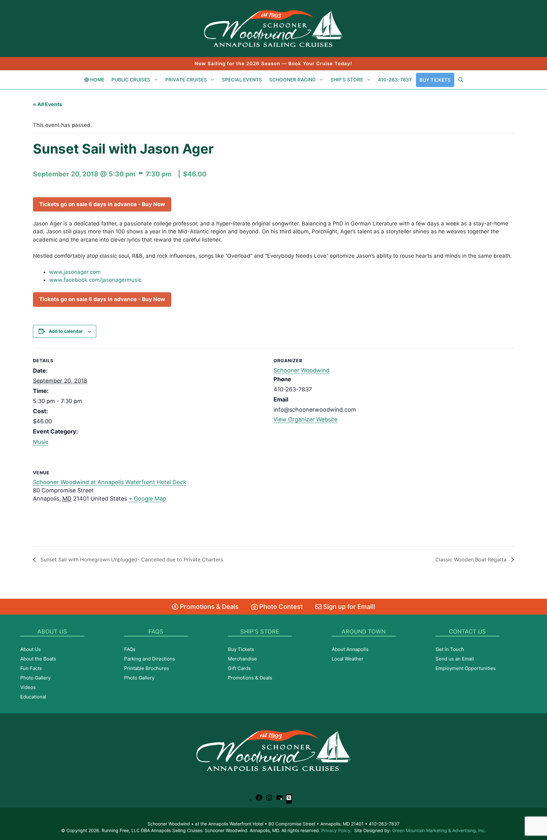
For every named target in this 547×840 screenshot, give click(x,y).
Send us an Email (455, 659)
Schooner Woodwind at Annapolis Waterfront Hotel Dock (109, 482)
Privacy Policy (335, 830)
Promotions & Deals (208, 606)
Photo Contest (280, 606)
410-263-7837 (395, 80)
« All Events (47, 104)
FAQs (129, 649)
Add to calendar (66, 331)
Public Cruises (130, 80)
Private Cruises (186, 80)
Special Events (242, 80)
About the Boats (38, 659)
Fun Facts (31, 668)
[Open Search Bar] (461, 79)
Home (96, 80)
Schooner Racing (292, 80)
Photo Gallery (35, 678)
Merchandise (242, 659)
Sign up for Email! (348, 606)
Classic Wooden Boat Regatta (471, 559)
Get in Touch (450, 649)
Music (40, 442)
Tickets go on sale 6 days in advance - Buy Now (102, 204)
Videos (28, 687)
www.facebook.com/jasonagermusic (95, 280)
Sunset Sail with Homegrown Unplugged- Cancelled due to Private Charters (131, 559)
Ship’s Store (346, 80)
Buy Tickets (435, 80)
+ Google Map (147, 498)
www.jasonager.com (75, 272)
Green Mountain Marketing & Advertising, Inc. (439, 830)
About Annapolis (350, 649)
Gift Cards (239, 668)
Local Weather (347, 659)
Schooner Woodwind (302, 370)
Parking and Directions (149, 659)
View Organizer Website (305, 419)
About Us (30, 649)
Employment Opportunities (466, 668)
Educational (33, 697)
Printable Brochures (146, 668)
